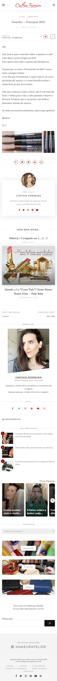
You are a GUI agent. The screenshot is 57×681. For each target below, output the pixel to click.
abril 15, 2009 (28, 27)
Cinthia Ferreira (12, 38)
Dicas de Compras (16, 669)
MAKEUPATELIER (31, 647)
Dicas (22, 17)
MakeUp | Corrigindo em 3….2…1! (28, 238)
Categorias (39, 666)
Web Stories (39, 669)
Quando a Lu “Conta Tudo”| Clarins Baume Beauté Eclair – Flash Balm (28, 291)
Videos (23, 666)
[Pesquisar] (49, 623)
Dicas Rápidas (47, 481)
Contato (28, 671)
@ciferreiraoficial (11, 419)
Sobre (10, 666)
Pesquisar (7, 618)
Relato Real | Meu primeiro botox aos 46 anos (34, 448)
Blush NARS (51, 316)
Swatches (33, 17)
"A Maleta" (5, 316)
